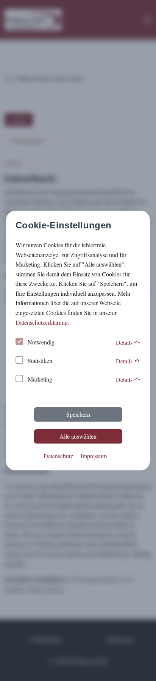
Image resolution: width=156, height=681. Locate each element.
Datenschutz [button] (58, 456)
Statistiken (40, 361)
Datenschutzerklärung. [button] (42, 322)
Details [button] (125, 342)
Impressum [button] (94, 456)
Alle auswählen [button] (78, 436)
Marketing (40, 379)
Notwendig (41, 342)
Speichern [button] (78, 414)
